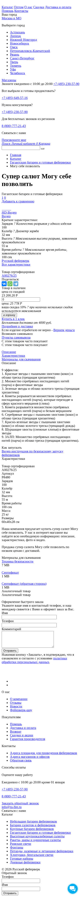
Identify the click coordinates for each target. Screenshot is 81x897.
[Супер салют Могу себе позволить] (2, 209)
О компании (18, 699)
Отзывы (15, 702)
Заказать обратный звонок (20, 803)
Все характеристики (16, 264)
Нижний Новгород (23, 39)
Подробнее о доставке (17, 326)
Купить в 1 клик (13, 319)
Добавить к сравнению (18, 201)
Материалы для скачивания (21, 359)
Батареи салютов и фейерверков (32, 825)
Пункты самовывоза (16, 337)
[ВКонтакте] (4, 283)
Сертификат (10, 572)
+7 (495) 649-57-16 (15, 98)
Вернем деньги (64, 330)
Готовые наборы (21, 858)
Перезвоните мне (14, 140)
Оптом (18, 7)
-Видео (9, 212)
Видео (6, 216)
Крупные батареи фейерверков (32, 829)
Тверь (14, 62)
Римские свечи (20, 843)
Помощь (8, 11)
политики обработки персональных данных (34, 660)
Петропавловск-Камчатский (30, 51)
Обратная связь (21, 760)
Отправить (10, 650)
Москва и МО (11, 18)
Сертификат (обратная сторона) (24, 583)
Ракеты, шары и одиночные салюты (35, 840)
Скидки (38, 7)
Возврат (15, 731)
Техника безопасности (17, 561)
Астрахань (17, 32)
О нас (28, 7)
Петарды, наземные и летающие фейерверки (41, 851)
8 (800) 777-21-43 (14, 126)
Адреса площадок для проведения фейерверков (43, 753)
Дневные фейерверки (25, 862)
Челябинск (17, 73)
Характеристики (13, 355)
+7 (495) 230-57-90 (15, 112)
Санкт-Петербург (22, 58)
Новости (16, 706)
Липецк (15, 36)
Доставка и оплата (58, 7)
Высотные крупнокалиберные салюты (37, 836)
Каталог (7, 7)
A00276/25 (9, 275)
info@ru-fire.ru (12, 807)
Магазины (9, 80)
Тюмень (15, 65)
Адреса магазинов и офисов (30, 756)
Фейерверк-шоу (21, 710)
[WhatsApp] (9, 283)
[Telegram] (15, 283)
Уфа (13, 69)
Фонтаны (16, 847)
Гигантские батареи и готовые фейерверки (40, 832)
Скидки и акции (21, 735)
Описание (9, 352)
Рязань (14, 54)
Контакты (21, 11)
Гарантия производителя (27, 739)
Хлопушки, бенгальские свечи (31, 855)
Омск (14, 47)
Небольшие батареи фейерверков (33, 821)
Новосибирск (19, 43)
